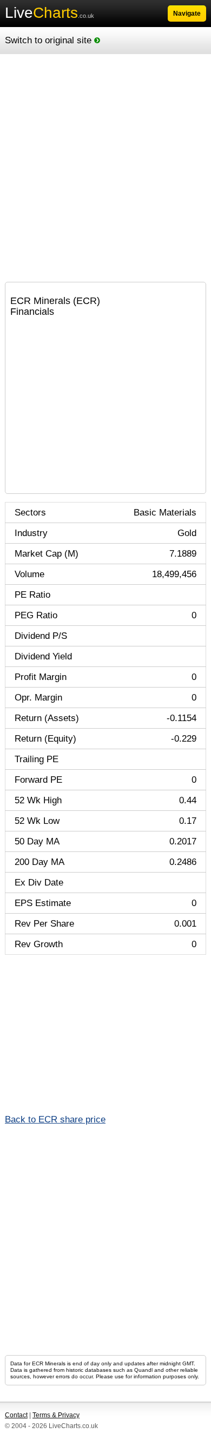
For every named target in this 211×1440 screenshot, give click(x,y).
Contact (16, 1415)
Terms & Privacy (56, 1415)
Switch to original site (49, 40)
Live (49, 12)
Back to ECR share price (55, 1119)
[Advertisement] (105, 168)
